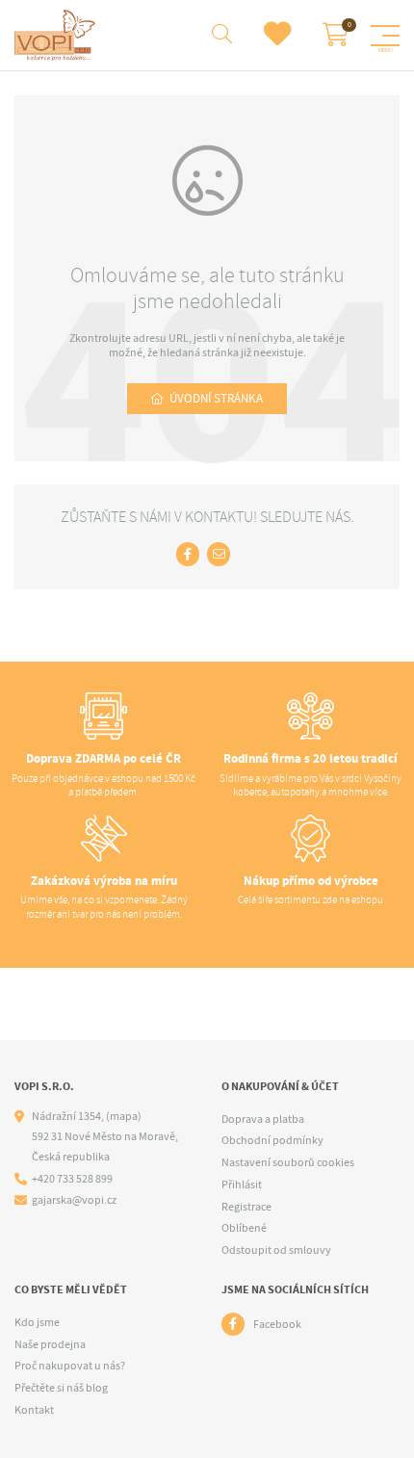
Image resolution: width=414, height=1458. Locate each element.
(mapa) (124, 1116)
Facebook (277, 1324)
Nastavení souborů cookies (287, 1162)
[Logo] (57, 35)
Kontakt (34, 1410)
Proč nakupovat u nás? (69, 1365)
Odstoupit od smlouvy (276, 1250)
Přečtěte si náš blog (61, 1387)
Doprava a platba (262, 1119)
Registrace (246, 1206)
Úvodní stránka (216, 398)
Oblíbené (244, 1228)
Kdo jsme (37, 1322)
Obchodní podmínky (272, 1140)
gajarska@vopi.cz (74, 1200)
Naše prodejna (50, 1344)
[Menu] (385, 36)
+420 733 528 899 (72, 1179)
